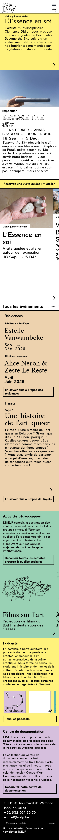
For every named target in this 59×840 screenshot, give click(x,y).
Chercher (54, 10)
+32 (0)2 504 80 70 (19, 812)
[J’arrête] (40, 702)
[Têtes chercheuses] (15, 702)
